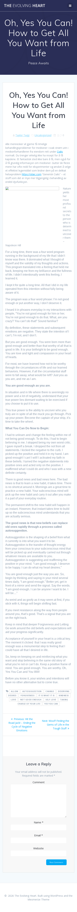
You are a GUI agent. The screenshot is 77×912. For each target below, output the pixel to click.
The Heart (24, 6)
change (49, 691)
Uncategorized (43, 135)
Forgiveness (28, 695)
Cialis (60, 151)
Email (38, 835)
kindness (64, 695)
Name (38, 822)
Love (13, 699)
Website (38, 848)
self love (50, 699)
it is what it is (46, 695)
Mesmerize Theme (38, 899)
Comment (39, 782)
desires (12, 695)
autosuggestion (32, 691)
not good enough (31, 699)
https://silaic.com (31, 174)
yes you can (51, 704)
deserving (63, 691)
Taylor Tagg (22, 135)
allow (14, 691)
